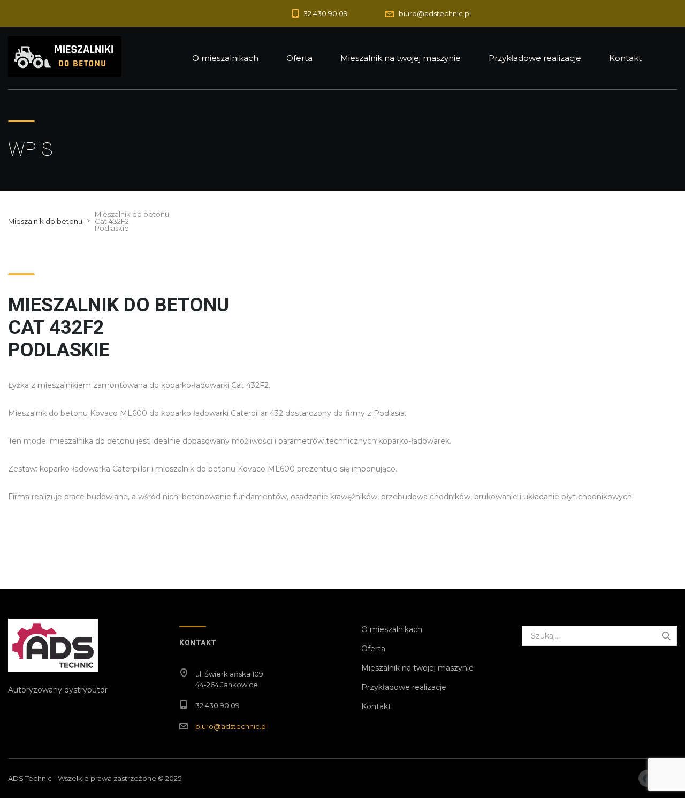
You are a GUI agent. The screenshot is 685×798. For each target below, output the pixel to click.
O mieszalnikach (225, 58)
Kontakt (625, 58)
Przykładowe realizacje (535, 58)
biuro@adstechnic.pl (231, 726)
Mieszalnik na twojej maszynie (400, 58)
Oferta (299, 58)
